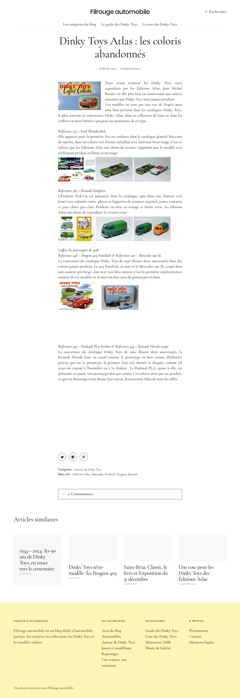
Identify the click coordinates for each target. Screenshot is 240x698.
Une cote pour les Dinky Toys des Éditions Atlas (196, 573)
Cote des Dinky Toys (161, 636)
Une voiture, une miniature (114, 662)
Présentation (198, 630)
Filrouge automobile (120, 11)
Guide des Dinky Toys (162, 630)
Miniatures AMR (158, 642)
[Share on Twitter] (62, 457)
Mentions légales (201, 642)
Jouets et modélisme (117, 648)
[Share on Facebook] (73, 457)
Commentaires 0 (130, 68)
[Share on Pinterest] (84, 457)
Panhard (110, 474)
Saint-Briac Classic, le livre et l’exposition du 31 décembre (146, 573)
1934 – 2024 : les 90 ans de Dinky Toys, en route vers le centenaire (37, 559)
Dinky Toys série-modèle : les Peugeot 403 (92, 570)
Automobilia (111, 636)
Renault (133, 474)
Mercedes (97, 474)
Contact (195, 636)
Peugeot (121, 474)
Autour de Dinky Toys (88, 469)
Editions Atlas (81, 474)
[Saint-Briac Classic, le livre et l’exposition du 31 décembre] (147, 547)
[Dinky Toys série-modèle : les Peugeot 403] (93, 547)
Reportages (110, 654)
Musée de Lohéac (158, 648)
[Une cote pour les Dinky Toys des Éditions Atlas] (202, 547)
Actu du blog (111, 630)
